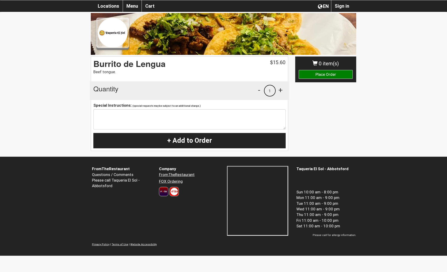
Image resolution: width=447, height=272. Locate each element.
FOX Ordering (171, 181)
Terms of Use (120, 244)
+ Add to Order (189, 140)
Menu (132, 6)
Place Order (325, 74)
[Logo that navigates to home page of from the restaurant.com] (163, 191)
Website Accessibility (143, 244)
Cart (150, 6)
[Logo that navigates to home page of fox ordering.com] (173, 191)
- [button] (259, 90)
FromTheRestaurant (177, 174)
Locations (108, 6)
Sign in (342, 6)
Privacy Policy (100, 244)
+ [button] (280, 90)
